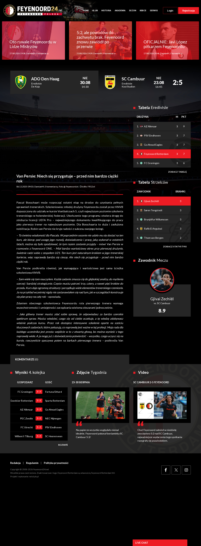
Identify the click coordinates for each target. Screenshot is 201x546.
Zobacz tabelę (177, 171)
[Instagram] (186, 470)
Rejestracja (188, 10)
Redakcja (15, 463)
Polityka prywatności (56, 463)
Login (170, 10)
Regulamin (32, 463)
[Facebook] (165, 470)
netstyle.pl (34, 476)
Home (86, 10)
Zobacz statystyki (175, 246)
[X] (176, 470)
